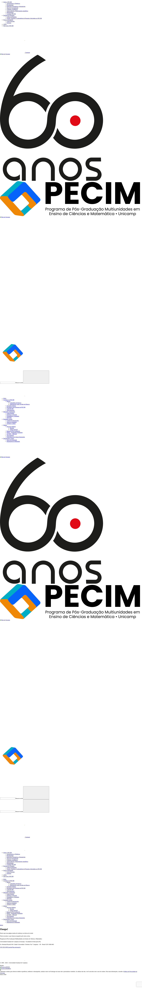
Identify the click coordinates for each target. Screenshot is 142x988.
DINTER (9, 417)
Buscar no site (19, 382)
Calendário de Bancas (15, 403)
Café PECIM (10, 408)
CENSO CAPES (11, 423)
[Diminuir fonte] (37, 40)
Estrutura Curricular (12, 414)
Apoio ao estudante (12, 422)
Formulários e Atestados (13, 416)
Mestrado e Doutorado (9, 411)
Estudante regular (7, 419)
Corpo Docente (11, 21)
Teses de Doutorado (12, 440)
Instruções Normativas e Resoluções (16, 6)
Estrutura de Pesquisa (8, 15)
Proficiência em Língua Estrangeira (16, 437)
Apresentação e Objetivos (13, 3)
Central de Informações (13, 420)
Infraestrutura (10, 12)
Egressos (9, 23)
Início (4, 398)
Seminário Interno (11, 405)
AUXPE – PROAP (12, 434)
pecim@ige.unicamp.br (14, 947)
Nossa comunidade (8, 20)
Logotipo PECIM (11, 14)
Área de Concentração (12, 8)
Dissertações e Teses (8, 438)
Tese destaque (10, 435)
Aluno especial (14, 429)
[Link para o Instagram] (12, 395)
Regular (12, 428)
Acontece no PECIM (8, 400)
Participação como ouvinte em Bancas (20, 404)
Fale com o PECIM (8, 25)
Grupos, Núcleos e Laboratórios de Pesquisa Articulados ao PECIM (24, 18)
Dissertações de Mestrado (13, 441)
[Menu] (12, 455)
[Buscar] (12, 785)
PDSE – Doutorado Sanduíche (15, 432)
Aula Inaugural (10, 410)
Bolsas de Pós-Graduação (13, 431)
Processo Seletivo (11, 426)
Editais (5, 425)
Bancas (8, 401)
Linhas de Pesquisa (12, 17)
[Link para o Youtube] (37, 395)
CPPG (5, 24)
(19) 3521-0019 (4, 947)
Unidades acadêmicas (12, 9)
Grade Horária (10, 413)
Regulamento (10, 5)
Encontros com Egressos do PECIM (16, 407)
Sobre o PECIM (7, 2)
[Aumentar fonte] (12, 40)
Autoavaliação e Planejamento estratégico (17, 11)
